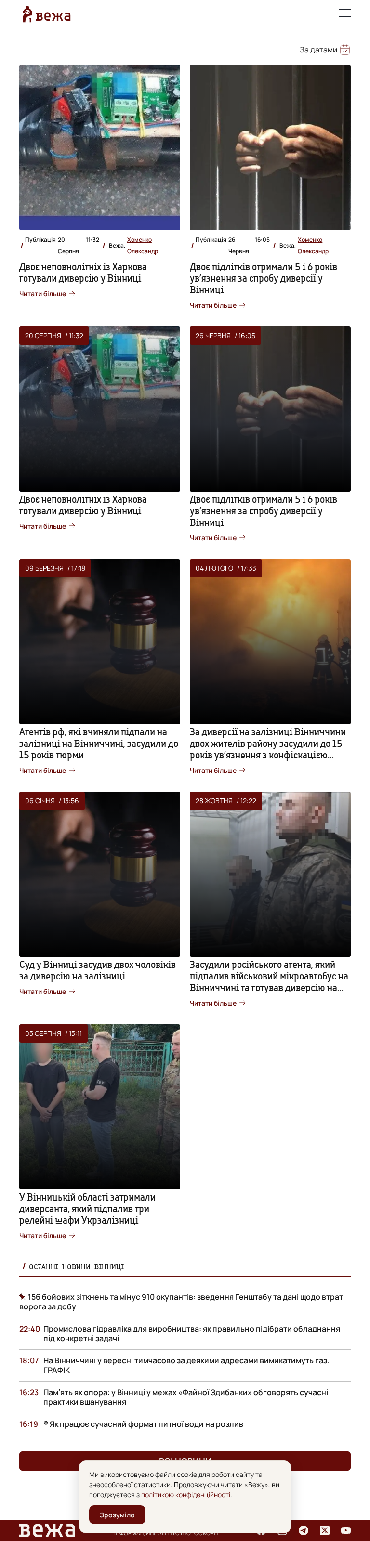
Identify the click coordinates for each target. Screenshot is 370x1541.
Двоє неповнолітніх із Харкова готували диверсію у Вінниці (83, 272)
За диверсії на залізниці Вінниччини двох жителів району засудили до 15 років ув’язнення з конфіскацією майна (268, 749)
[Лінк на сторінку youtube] (346, 1530)
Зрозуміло (117, 1514)
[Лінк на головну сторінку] (46, 14)
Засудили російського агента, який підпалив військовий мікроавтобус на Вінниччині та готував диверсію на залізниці (269, 981)
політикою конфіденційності (185, 1494)
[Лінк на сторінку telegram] (303, 1530)
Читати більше (42, 293)
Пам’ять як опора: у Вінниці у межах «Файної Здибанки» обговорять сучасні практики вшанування (185, 1397)
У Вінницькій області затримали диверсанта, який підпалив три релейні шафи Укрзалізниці (87, 1208)
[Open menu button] (345, 14)
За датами (318, 49)
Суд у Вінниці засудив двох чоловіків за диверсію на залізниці (97, 970)
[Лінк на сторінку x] (325, 1530)
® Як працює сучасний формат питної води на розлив (143, 1424)
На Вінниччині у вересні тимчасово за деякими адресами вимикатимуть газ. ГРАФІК (186, 1365)
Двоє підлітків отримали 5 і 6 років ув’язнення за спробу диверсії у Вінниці (263, 278)
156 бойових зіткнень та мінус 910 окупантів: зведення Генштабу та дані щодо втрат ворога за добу (181, 1301)
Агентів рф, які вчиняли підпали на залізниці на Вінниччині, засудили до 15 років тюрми (98, 743)
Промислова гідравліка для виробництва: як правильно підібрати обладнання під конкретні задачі (191, 1333)
